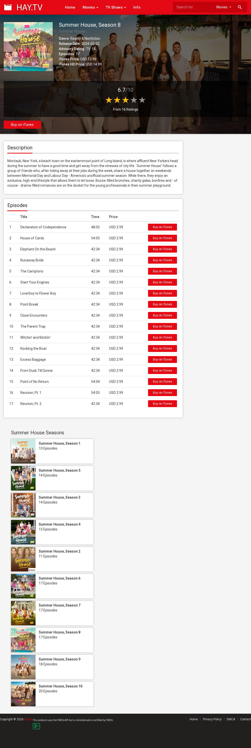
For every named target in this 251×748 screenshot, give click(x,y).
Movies (89, 7)
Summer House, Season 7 (59, 605)
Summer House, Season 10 (60, 686)
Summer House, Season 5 (59, 470)
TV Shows (115, 7)
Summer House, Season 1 (59, 443)
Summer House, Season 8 (59, 632)
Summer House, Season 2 (59, 551)
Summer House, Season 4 (59, 524)
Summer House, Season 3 (59, 497)
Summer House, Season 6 (59, 578)
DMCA (231, 719)
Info (136, 7)
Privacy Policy (212, 719)
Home (70, 7)
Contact (245, 719)
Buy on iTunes (22, 124)
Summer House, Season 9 (59, 659)
